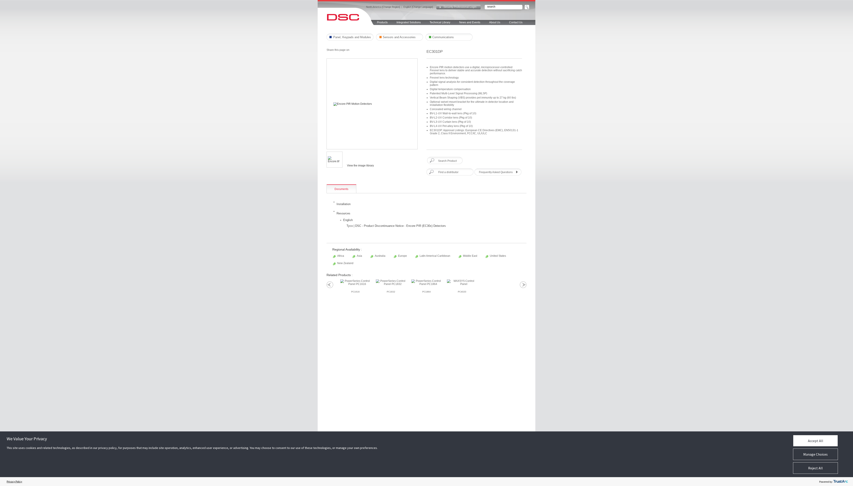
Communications (443, 37)
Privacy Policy (14, 481)
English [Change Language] (418, 7)
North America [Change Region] (383, 7)
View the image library (360, 165)
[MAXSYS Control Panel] (462, 282)
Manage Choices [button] (815, 454)
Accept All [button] (815, 441)
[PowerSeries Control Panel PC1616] (355, 282)
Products (382, 22)
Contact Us (515, 22)
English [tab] (348, 220)
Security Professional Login (459, 6)
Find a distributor (448, 172)
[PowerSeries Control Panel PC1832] (391, 282)
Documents (341, 189)
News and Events (469, 22)
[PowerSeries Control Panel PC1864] (426, 282)
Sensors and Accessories (399, 37)
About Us (494, 22)
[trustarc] (840, 481)
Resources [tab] (343, 213)
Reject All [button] (815, 468)
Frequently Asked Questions (496, 172)
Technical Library (440, 22)
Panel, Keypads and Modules (352, 37)
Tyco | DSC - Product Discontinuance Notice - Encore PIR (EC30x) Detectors (396, 225)
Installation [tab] (344, 204)
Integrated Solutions (409, 22)
